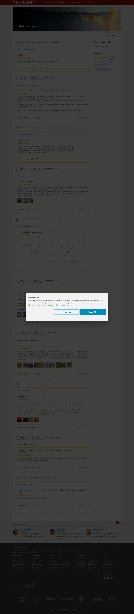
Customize (67, 312)
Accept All (92, 312)
